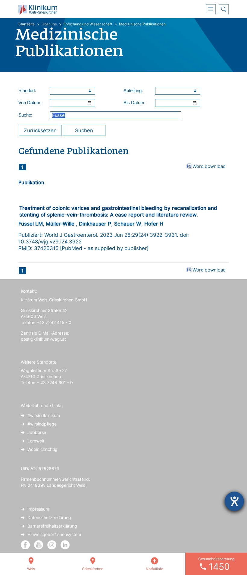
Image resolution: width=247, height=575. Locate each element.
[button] (90, 91)
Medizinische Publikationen (142, 24)
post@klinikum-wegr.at (43, 339)
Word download (209, 166)
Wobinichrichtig (42, 449)
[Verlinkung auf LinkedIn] (65, 544)
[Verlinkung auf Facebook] (25, 544)
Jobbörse (36, 432)
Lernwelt (35, 440)
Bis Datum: (134, 102)
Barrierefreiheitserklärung (52, 525)
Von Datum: (30, 102)
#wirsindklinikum (43, 415)
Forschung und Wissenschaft (88, 24)
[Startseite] (40, 9)
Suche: (25, 114)
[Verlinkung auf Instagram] (52, 544)
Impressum (38, 509)
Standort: (27, 90)
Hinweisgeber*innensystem (54, 534)
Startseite (26, 24)
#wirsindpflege (42, 423)
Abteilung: (133, 90)
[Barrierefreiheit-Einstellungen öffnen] (234, 501)
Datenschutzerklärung (49, 517)
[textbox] (68, 91)
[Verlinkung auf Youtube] (39, 544)
